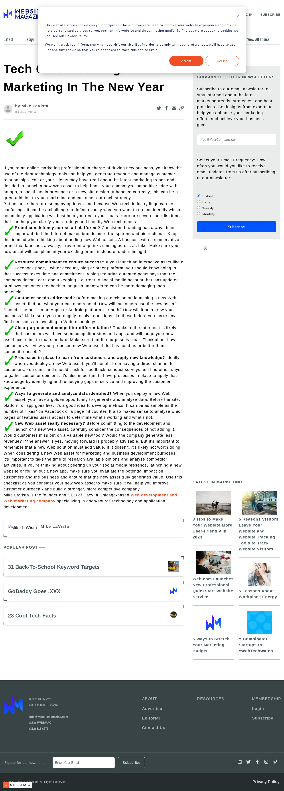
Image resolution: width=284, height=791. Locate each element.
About (149, 698)
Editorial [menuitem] (151, 718)
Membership (266, 698)
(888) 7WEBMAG (40, 722)
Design (30, 39)
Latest (9, 39)
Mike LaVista (55, 526)
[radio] (236, 196)
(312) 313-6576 (38, 728)
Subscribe (270, 14)
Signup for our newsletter (25, 762)
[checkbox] (236, 205)
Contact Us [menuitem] (153, 727)
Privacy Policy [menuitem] (266, 781)
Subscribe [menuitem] (262, 718)
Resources (210, 698)
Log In (247, 14)
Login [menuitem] (258, 708)
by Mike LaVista (31, 106)
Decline (222, 61)
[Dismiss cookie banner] (237, 16)
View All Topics (258, 39)
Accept (186, 61)
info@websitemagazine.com (48, 716)
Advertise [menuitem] (152, 708)
